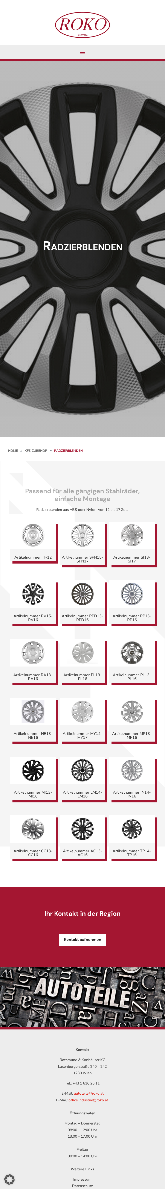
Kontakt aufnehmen (82, 939)
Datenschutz (82, 1185)
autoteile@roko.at (89, 1093)
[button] (9, 1179)
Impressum (82, 1179)
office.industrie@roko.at (88, 1100)
